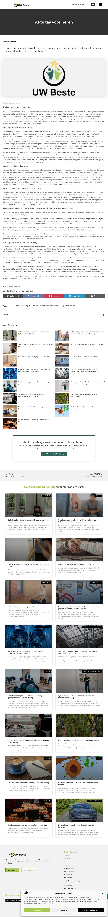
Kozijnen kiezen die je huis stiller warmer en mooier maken (78, 784)
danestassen (33, 306)
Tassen (72, 306)
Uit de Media (68, 874)
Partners (66, 862)
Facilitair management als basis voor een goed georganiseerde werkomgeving (26, 697)
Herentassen (44, 306)
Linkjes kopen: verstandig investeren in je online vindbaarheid (72, 883)
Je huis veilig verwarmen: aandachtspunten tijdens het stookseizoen (28, 521)
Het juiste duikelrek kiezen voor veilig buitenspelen (78, 740)
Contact (66, 865)
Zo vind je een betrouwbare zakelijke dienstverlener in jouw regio (28, 741)
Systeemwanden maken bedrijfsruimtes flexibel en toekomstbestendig (78, 697)
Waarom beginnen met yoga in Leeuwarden (34, 357)
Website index (68, 877)
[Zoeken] (93, 4)
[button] (103, 893)
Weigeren (63, 910)
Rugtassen (65, 306)
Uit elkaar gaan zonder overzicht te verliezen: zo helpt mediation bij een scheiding (77, 521)
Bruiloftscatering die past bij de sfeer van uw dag (27, 825)
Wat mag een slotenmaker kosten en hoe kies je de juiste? (28, 565)
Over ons (66, 855)
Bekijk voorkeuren (90, 910)
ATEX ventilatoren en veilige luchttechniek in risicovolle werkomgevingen (25, 652)
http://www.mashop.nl (11, 287)
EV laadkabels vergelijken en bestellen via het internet (76, 826)
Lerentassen (55, 306)
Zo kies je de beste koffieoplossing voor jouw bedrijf (28, 783)
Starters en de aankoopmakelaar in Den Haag (87, 344)
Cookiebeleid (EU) (69, 868)
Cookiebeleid (59, 915)
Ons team (67, 858)
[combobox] (81, 4)
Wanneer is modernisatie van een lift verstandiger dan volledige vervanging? (78, 652)
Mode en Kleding (9, 42)
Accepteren (37, 910)
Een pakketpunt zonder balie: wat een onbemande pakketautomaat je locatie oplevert (78, 608)
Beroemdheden (69, 871)
